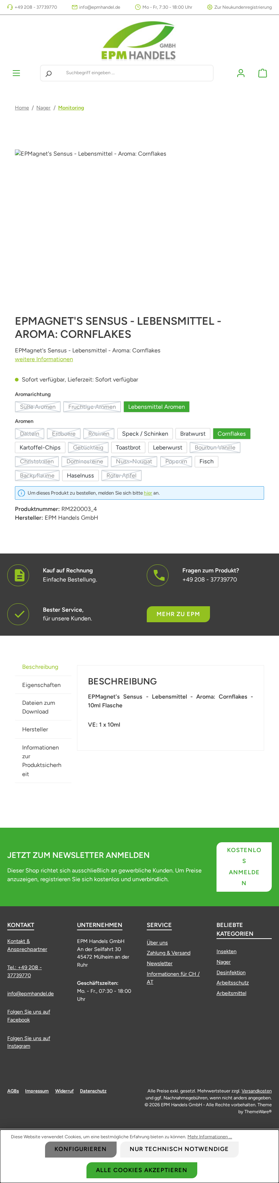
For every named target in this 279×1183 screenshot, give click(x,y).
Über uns (157, 942)
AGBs (13, 1091)
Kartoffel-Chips (40, 447)
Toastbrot (128, 447)
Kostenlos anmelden (244, 867)
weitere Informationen (44, 359)
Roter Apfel (124, 476)
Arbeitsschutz (233, 982)
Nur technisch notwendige (179, 1149)
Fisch (206, 461)
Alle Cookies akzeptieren (141, 1170)
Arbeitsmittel (231, 993)
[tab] (43, 667)
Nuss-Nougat (136, 462)
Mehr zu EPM (178, 614)
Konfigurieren (80, 1149)
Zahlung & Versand (168, 953)
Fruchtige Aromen (94, 407)
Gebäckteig (91, 448)
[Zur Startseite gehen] (139, 40)
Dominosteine (87, 462)
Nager (224, 962)
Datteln (32, 434)
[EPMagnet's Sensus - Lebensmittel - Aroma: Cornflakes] (139, 227)
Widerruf (64, 1091)
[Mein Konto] (241, 72)
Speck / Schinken (145, 433)
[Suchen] (48, 73)
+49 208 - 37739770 (36, 7)
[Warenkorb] (263, 72)
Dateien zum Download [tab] (38, 707)
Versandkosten (257, 1091)
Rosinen (101, 434)
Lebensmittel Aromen (156, 406)
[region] (139, 227)
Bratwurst (193, 433)
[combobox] (138, 73)
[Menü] (16, 72)
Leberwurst (167, 447)
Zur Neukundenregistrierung (243, 7)
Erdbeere (66, 434)
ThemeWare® (258, 1111)
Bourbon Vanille (217, 448)
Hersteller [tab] (35, 729)
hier (148, 493)
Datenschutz (93, 1091)
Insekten (226, 951)
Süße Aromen (40, 407)
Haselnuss (80, 475)
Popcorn (178, 462)
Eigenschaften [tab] (41, 685)
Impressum (37, 1091)
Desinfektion (231, 972)
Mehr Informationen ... (209, 1136)
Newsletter (160, 963)
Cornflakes (232, 433)
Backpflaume (40, 476)
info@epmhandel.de (99, 7)
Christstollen (39, 462)
